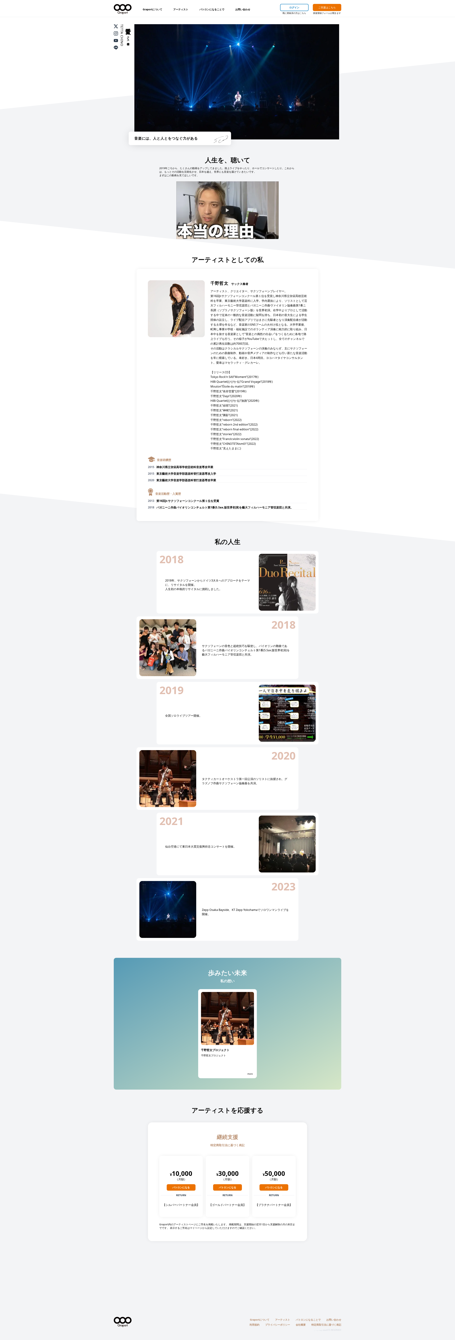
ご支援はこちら (327, 7)
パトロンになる (181, 1187)
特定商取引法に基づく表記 (227, 1145)
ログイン (294, 7)
